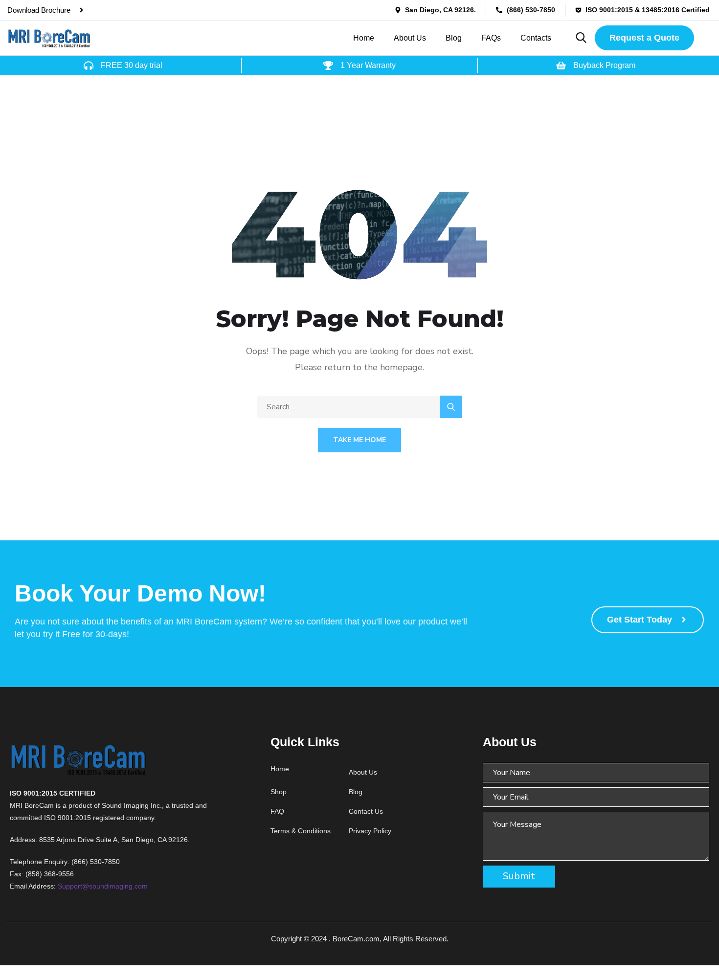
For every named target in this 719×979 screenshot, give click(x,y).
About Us (410, 38)
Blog (454, 38)
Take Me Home (359, 440)
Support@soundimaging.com (103, 886)
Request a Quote (644, 38)
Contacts (535, 38)
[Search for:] (359, 406)
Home (363, 38)
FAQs (491, 38)
